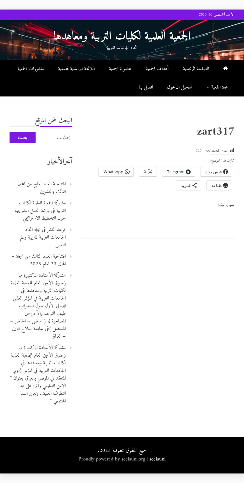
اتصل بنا (146, 87)
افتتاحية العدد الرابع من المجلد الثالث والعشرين (41, 188)
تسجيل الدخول (180, 87)
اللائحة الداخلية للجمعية (76, 68)
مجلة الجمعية (219, 87)
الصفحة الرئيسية (196, 68)
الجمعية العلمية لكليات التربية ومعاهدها (122, 37)
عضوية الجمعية (120, 68)
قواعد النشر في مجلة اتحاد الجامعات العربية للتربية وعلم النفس (43, 237)
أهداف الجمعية (157, 68)
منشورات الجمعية (30, 68)
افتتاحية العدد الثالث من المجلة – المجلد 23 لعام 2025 (39, 260)
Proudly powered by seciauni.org (112, 459)
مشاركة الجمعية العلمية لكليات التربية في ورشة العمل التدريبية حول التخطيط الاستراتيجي (40, 211)
